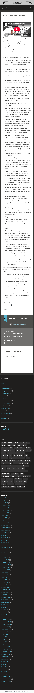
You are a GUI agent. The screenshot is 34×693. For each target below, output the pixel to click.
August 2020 (5, 632)
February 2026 (6, 505)
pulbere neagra (15, 473)
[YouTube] (2, 429)
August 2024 (5, 532)
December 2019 (6, 649)
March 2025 (5, 520)
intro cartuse (12, 460)
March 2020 (5, 644)
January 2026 (6, 508)
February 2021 (6, 617)
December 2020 (6, 622)
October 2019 (6, 654)
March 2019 (5, 671)
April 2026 (5, 503)
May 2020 (5, 639)
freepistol (12, 458)
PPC (26, 471)
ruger (3, 478)
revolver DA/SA (26, 476)
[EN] (24, 486)
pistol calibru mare (11, 468)
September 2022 (6, 572)
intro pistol (19, 460)
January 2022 (6, 589)
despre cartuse (6, 391)
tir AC (3, 410)
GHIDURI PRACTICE (20, 458)
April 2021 (5, 612)
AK (17, 450)
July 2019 (5, 661)
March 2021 (5, 614)
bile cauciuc (10, 453)
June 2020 (5, 637)
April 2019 (5, 669)
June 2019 (5, 664)
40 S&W (10, 447)
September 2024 (6, 530)
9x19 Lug (16, 442)
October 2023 (6, 547)
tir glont (4, 484)
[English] (4, 418)
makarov (21, 463)
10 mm (27, 442)
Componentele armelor (14, 16)
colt (10, 455)
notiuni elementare (13, 465)
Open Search (31, 7)
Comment (24, 367)
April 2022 (5, 582)
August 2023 (5, 552)
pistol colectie (21, 468)
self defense (5, 408)
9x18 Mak (10, 442)
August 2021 (5, 602)
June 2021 (5, 607)
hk (2, 460)
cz (14, 455)
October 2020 (6, 627)
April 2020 (5, 641)
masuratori (4, 465)
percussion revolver (24, 465)
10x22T (3, 445)
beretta (3, 453)
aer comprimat (11, 450)
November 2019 (6, 651)
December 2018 (6, 679)
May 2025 (5, 518)
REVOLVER (20, 333)
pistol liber (11, 471)
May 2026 (5, 500)
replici (12, 476)
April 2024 (5, 537)
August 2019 (5, 659)
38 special (4, 447)
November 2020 (6, 624)
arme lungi (22, 450)
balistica (29, 450)
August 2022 (5, 575)
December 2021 (6, 592)
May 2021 (5, 609)
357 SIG (28, 447)
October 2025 (6, 513)
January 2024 (6, 545)
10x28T (9, 445)
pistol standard (19, 471)
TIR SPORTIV (10, 484)
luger (10, 463)
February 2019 (6, 674)
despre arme (9, 333)
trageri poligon (5, 486)
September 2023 (6, 550)
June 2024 (5, 535)
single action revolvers (7, 481)
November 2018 (6, 681)
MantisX (27, 463)
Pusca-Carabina (6, 403)
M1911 (15, 463)
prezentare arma (6, 473)
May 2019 (5, 666)
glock (28, 458)
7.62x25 (4, 442)
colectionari (5, 455)
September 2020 (6, 629)
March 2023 (5, 560)
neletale (4, 396)
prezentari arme (6, 401)
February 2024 (6, 542)
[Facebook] (5, 429)
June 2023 (5, 555)
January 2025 (6, 522)
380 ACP (4, 450)
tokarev (17, 484)
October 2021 (6, 597)
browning (17, 453)
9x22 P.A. (22, 442)
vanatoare (5, 415)
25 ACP (19, 445)
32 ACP (24, 445)
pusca (21, 473)
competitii (5, 386)
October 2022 (6, 570)
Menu (5, 8)
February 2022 (6, 587)
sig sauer (25, 478)
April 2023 (5, 557)
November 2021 (6, 594)
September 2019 (6, 656)
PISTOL (15, 333)
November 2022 (6, 567)
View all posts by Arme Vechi (19, 324)
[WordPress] (8, 429)
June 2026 (5, 498)
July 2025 (5, 515)
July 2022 (5, 577)
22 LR (14, 445)
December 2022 (6, 565)
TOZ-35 (22, 484)
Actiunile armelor (10, 343)
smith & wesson (18, 481)
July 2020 (5, 634)
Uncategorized (6, 413)
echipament (5, 458)
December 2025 (6, 510)
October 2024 (6, 527)
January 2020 (6, 646)
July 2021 (5, 604)
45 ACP (16, 447)
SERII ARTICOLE (17, 478)
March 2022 (5, 584)
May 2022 (5, 579)
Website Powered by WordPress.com (17, 688)
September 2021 (6, 599)
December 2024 (6, 525)
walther (19, 486)
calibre (4, 383)
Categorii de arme (10, 340)
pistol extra (4, 471)
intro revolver (27, 460)
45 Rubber (22, 447)
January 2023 (6, 562)
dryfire (26, 455)
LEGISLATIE (5, 393)
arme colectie (6, 381)
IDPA (6, 460)
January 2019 (6, 676)
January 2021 (6, 619)
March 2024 (5, 540)
